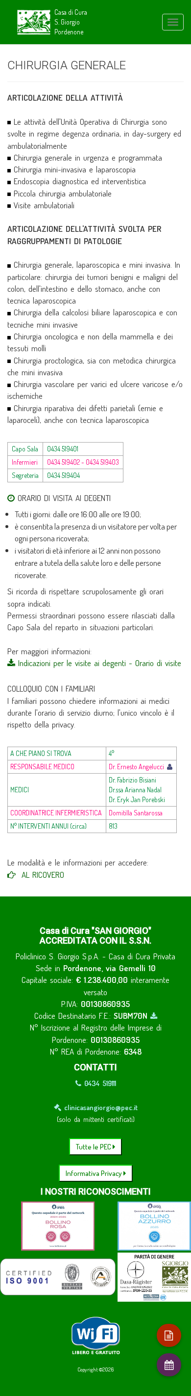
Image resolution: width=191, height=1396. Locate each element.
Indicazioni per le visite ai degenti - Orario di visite (98, 663)
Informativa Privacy (94, 1173)
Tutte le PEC (94, 1146)
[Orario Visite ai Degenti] (11, 498)
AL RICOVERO (40, 874)
